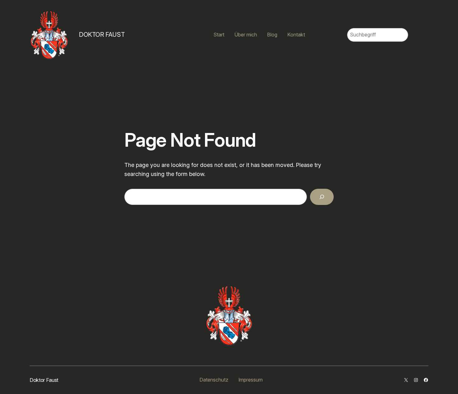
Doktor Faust (102, 34)
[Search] (322, 197)
